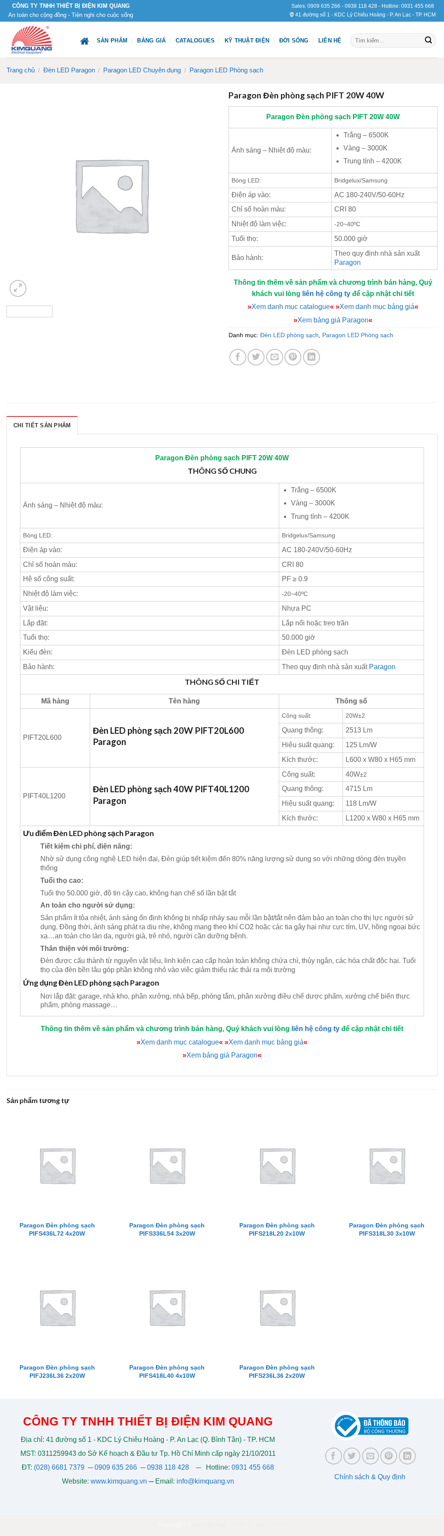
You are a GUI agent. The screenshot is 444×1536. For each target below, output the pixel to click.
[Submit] (428, 40)
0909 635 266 (323, 6)
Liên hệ (330, 40)
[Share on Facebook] (237, 357)
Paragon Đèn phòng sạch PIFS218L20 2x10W (277, 1229)
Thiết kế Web (250, 1524)
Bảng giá (151, 40)
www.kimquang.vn (119, 1481)
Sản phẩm (112, 40)
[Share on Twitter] (256, 357)
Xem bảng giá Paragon (333, 320)
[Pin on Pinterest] (292, 357)
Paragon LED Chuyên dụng (142, 70)
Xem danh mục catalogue (291, 306)
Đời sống (294, 40)
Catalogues (195, 40)
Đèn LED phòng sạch (289, 335)
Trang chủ (21, 70)
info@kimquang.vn (205, 1481)
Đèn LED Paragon (69, 70)
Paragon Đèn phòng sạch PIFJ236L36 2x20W (57, 1371)
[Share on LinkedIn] (311, 357)
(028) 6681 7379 (60, 1467)
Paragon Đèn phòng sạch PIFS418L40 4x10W (167, 1371)
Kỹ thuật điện (247, 40)
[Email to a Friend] (274, 357)
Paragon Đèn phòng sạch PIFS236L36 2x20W (277, 1371)
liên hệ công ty (326, 293)
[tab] (42, 425)
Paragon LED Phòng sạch (226, 70)
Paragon (280, 116)
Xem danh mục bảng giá (377, 306)
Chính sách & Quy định (369, 1477)
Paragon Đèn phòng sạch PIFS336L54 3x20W (167, 1229)
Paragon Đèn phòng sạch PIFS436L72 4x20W (57, 1229)
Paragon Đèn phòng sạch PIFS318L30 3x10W (386, 1229)
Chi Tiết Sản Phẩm (42, 425)
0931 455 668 (417, 6)
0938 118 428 (361, 6)
